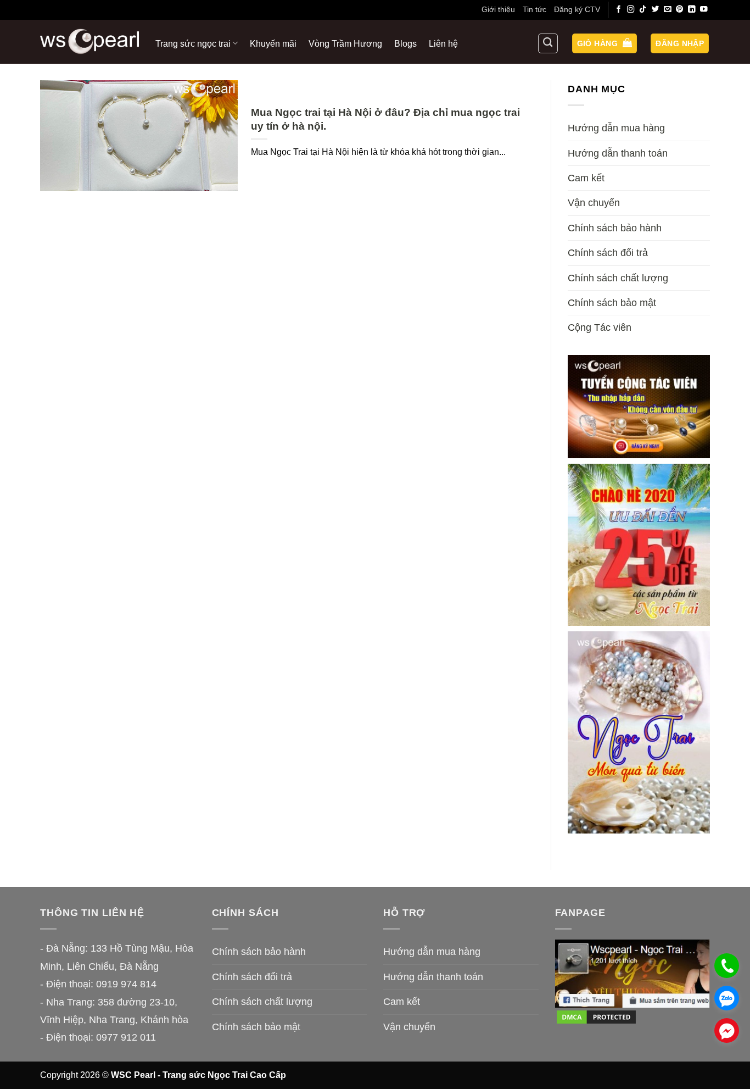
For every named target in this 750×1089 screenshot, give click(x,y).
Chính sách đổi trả (608, 252)
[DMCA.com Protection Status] (596, 1016)
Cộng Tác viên (599, 327)
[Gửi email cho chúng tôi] (667, 9)
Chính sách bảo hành (615, 228)
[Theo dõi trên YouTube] (704, 9)
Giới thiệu (498, 9)
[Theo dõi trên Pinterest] (680, 9)
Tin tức (534, 9)
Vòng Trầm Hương (345, 43)
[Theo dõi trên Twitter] (655, 9)
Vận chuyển (594, 202)
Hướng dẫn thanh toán (618, 153)
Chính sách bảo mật (612, 302)
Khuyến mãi (273, 43)
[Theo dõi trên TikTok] (643, 9)
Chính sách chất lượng (618, 278)
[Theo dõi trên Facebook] (619, 9)
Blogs (405, 43)
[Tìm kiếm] (548, 43)
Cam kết (586, 178)
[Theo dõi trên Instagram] (631, 9)
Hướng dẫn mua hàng (616, 128)
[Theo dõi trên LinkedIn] (692, 9)
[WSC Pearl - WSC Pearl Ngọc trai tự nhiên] (89, 41)
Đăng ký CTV (577, 9)
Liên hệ (443, 43)
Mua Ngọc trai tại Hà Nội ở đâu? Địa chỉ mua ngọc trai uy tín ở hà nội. (385, 119)
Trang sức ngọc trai (193, 43)
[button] (604, 44)
